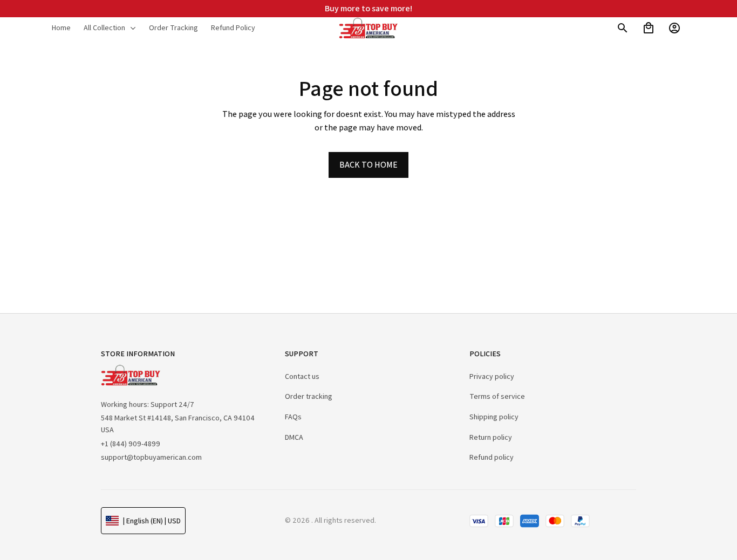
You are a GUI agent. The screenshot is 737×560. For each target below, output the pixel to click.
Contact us (302, 376)
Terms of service (497, 396)
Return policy (490, 437)
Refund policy (491, 457)
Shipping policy (493, 416)
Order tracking (308, 396)
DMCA (294, 437)
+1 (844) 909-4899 (130, 443)
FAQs (293, 416)
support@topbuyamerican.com (151, 457)
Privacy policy (491, 376)
